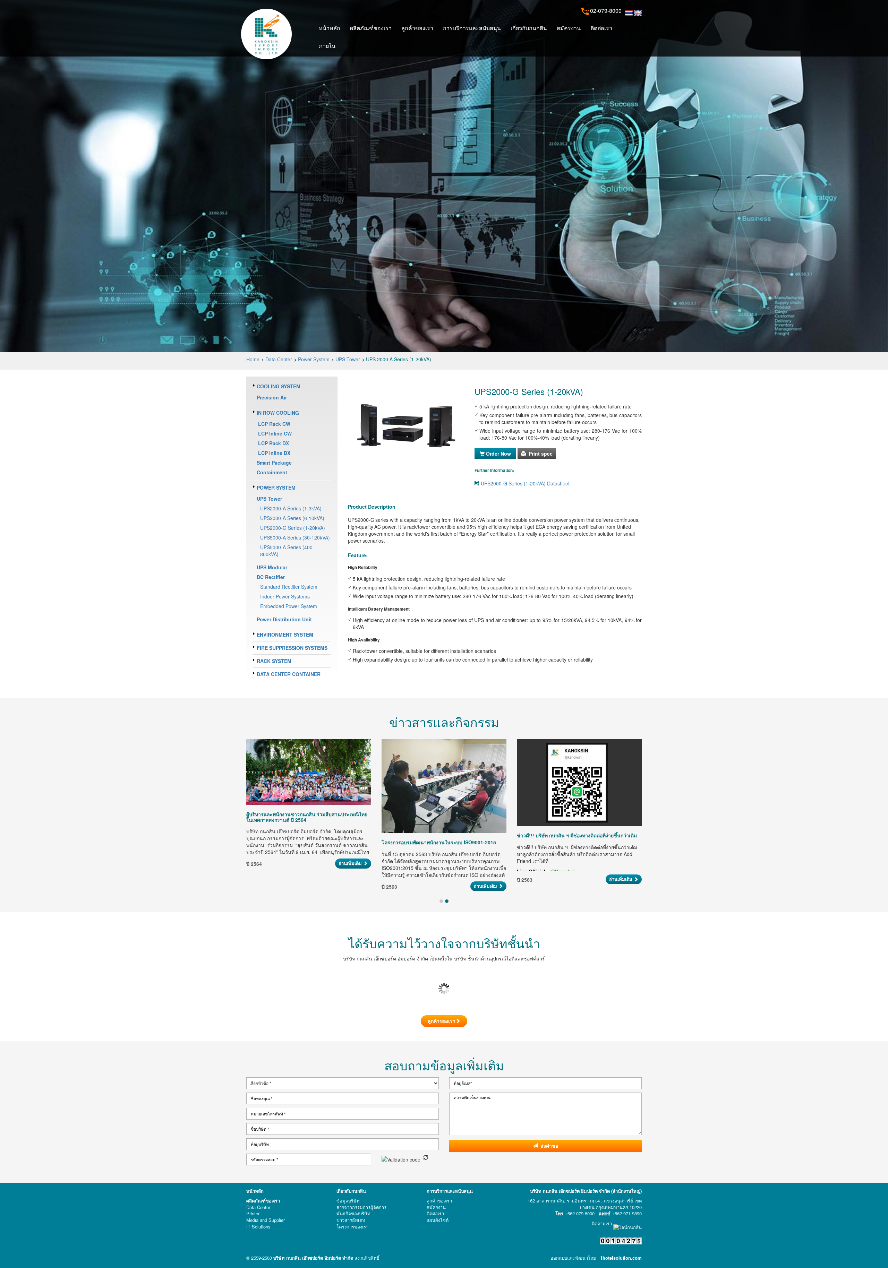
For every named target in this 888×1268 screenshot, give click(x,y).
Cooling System (278, 386)
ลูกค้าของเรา (417, 28)
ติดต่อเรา (601, 28)
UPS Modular (272, 567)
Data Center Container (289, 674)
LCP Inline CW (274, 433)
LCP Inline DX (273, 452)
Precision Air (272, 397)
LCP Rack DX (273, 443)
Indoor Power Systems (285, 596)
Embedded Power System (288, 606)
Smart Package (274, 462)
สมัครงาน (569, 28)
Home (252, 359)
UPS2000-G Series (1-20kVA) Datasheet (525, 483)
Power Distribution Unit (284, 619)
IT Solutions (258, 1226)
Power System (314, 359)
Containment (272, 472)
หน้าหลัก (329, 28)
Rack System (274, 660)
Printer (252, 1213)
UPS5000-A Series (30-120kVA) (295, 537)
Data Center (278, 359)
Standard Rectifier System (288, 586)
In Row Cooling (278, 412)
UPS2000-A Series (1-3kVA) (291, 508)
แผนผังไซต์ (438, 1220)
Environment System (285, 634)
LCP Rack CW (273, 423)
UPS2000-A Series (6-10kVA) (292, 518)
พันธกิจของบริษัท (353, 1213)
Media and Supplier (265, 1220)
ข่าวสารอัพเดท (350, 1220)
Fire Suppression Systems (292, 647)
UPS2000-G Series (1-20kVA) (292, 527)
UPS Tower (347, 359)
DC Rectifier (271, 576)
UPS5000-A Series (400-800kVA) (287, 551)
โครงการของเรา (352, 1226)
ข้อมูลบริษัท (348, 1200)
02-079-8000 (605, 11)
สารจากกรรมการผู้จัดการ (361, 1207)
